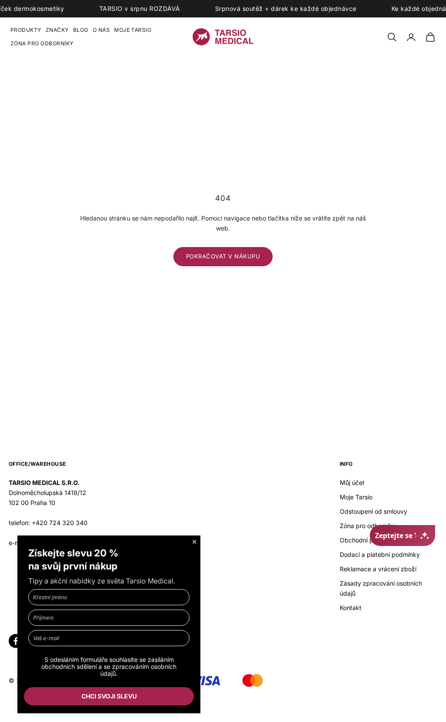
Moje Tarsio (356, 497)
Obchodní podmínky (369, 540)
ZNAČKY (57, 30)
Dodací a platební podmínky (380, 554)
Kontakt (351, 607)
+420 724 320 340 (60, 522)
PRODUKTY (25, 30)
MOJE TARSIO (132, 30)
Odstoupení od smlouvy (373, 511)
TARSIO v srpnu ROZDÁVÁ (139, 8)
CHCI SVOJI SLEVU (109, 696)
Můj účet (352, 482)
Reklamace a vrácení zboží (378, 569)
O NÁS (101, 30)
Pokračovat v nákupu (223, 256)
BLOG (80, 30)
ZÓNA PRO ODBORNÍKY (42, 43)
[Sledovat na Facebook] (16, 641)
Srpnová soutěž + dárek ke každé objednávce (286, 8)
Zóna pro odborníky (368, 525)
